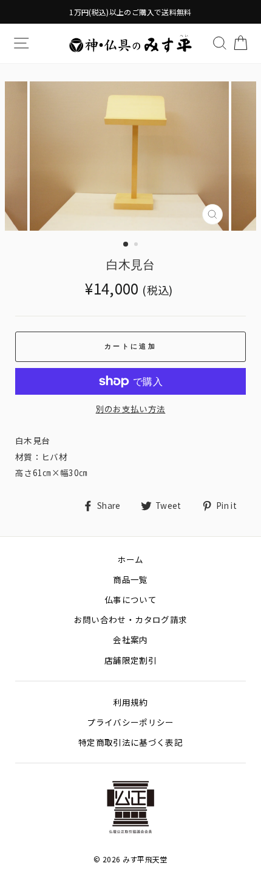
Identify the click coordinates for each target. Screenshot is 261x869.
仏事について (130, 599)
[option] (130, 12)
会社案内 (130, 639)
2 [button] (137, 245)
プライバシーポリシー (130, 722)
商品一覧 (130, 579)
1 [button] (126, 245)
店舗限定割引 (130, 660)
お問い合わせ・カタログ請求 (130, 619)
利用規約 (130, 702)
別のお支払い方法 (131, 409)
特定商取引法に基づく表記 (130, 742)
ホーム (130, 559)
